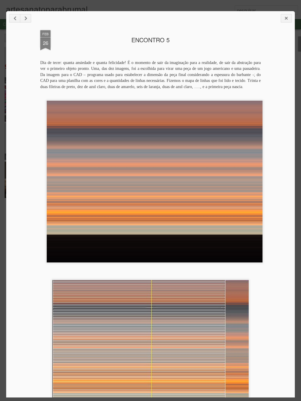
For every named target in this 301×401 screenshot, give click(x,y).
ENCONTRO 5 (150, 40)
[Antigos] (25, 18)
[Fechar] (286, 18)
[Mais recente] (14, 18)
